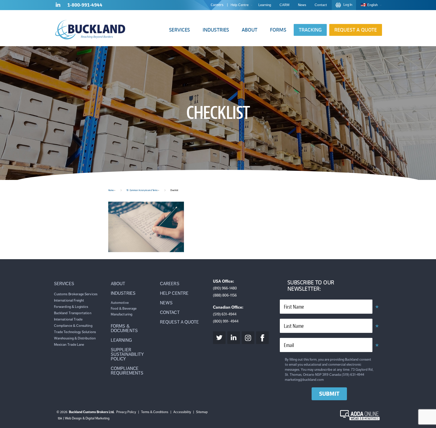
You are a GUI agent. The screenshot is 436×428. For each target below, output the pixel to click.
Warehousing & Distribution (75, 338)
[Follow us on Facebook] (262, 337)
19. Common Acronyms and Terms (141, 190)
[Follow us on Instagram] (248, 337)
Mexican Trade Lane (69, 344)
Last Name (294, 326)
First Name (294, 307)
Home (111, 190)
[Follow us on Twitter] (219, 337)
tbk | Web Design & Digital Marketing (84, 418)
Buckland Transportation (72, 313)
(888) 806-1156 (225, 295)
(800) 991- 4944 (225, 321)
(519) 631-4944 (224, 314)
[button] (179, 30)
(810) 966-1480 (225, 288)
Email (289, 345)
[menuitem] (370, 5)
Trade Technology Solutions (75, 332)
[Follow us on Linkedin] (58, 6)
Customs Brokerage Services (75, 294)
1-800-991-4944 (84, 5)
